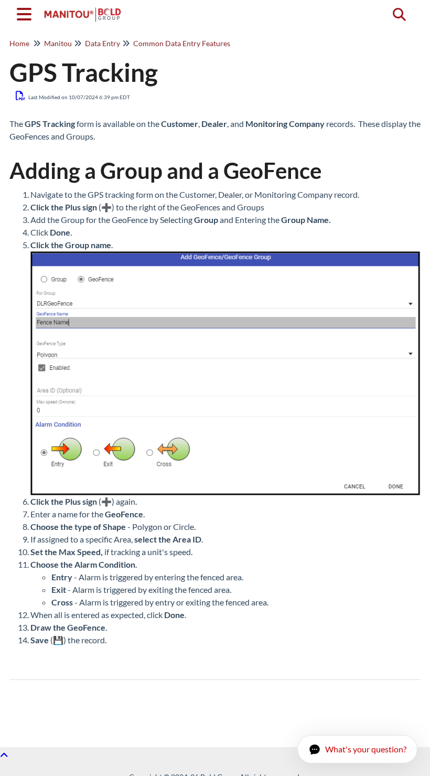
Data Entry (102, 43)
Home (19, 43)
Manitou (58, 43)
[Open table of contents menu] (26, 12)
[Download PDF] (21, 95)
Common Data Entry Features (181, 43)
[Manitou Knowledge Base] (82, 9)
